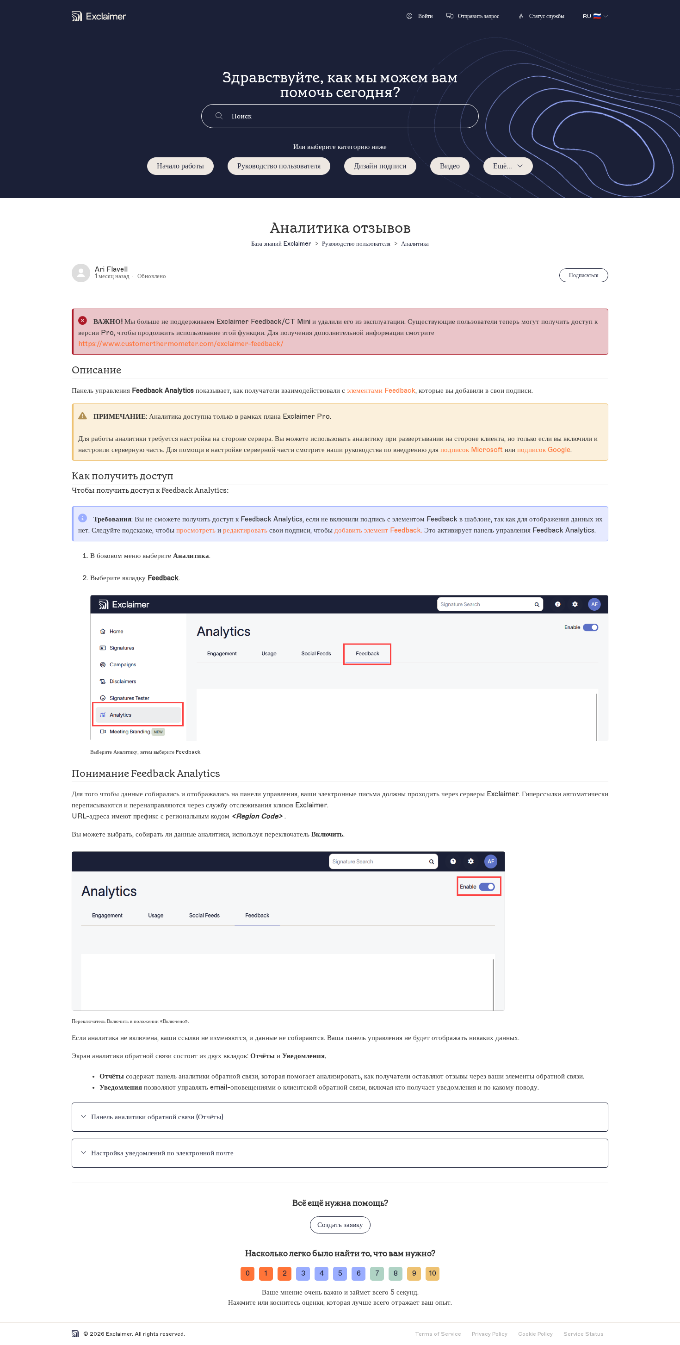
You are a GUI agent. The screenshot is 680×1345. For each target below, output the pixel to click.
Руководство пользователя (279, 166)
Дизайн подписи (380, 166)
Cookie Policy (535, 1334)
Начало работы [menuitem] (180, 166)
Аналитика (415, 244)
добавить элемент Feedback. (378, 530)
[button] (419, 16)
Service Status (583, 1334)
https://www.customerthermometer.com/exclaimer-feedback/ (181, 344)
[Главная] (99, 16)
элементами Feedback (381, 390)
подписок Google (543, 449)
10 (432, 1273)
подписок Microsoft (471, 449)
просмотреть (196, 530)
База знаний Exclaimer (281, 244)
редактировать (245, 530)
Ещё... (502, 166)
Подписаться (584, 275)
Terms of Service (438, 1334)
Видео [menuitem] (450, 166)
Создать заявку (340, 1224)
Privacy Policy (489, 1334)
